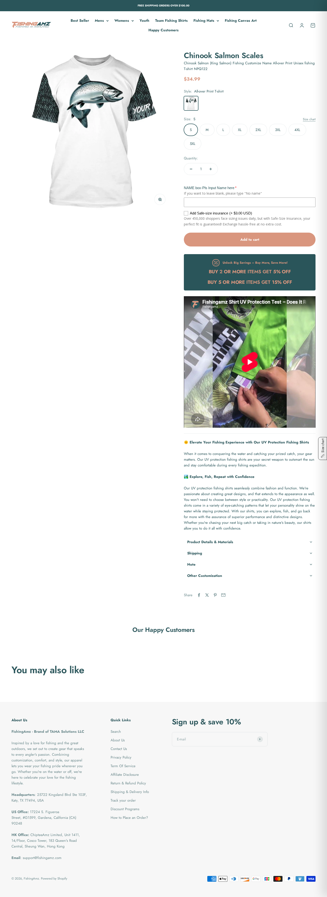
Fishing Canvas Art (241, 20)
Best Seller (80, 20)
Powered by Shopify (54, 878)
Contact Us (119, 748)
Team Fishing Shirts (171, 20)
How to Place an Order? (129, 817)
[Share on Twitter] (207, 595)
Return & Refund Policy (128, 783)
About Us (118, 740)
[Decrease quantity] (191, 169)
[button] (250, 542)
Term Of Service (123, 766)
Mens (99, 20)
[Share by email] (223, 595)
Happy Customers (163, 30)
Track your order (123, 800)
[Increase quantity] (211, 169)
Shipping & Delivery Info (130, 791)
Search (116, 731)
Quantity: (191, 158)
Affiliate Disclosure (125, 774)
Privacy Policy (121, 757)
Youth (144, 20)
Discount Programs (125, 809)
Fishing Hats (203, 20)
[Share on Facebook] (199, 595)
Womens (121, 20)
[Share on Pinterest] (215, 595)
